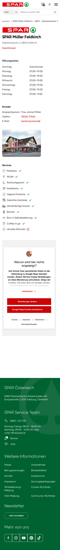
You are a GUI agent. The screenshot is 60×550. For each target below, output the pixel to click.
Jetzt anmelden (16, 515)
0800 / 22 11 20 (17, 420)
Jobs (12, 444)
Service (13, 438)
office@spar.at (18, 432)
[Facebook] (8, 538)
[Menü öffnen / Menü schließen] (56, 4)
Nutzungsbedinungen (29, 324)
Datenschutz (39, 320)
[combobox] (11, 12)
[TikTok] (39, 538)
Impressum (26, 320)
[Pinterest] (31, 538)
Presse (7, 464)
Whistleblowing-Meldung (13, 489)
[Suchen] (54, 12)
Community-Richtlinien (43, 495)
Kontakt (8, 476)
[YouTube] (24, 538)
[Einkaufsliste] (43, 4)
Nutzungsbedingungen (43, 481)
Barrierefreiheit (38, 470)
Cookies (15, 320)
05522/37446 (28, 116)
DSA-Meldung (11, 495)
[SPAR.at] (16, 4)
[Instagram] (16, 538)
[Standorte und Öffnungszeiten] (49, 4)
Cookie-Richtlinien (41, 487)
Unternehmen (38, 464)
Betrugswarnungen (14, 470)
